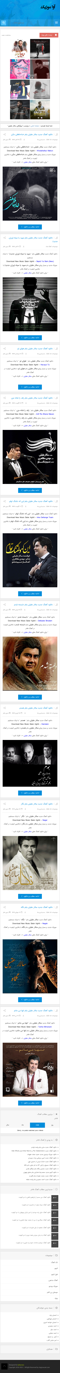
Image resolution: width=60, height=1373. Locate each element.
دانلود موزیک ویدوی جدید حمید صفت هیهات (42, 1154)
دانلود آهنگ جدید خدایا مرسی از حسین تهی (42, 1161)
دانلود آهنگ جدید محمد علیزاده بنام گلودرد (43, 1176)
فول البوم (54, 1274)
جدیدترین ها (41, 139)
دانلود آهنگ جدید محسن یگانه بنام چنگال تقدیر (41, 1169)
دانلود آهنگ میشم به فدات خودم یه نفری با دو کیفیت (33, 1243)
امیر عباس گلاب (52, 1340)
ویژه (56, 1298)
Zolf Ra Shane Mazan (45, 414)
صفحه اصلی (35, 126)
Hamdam (45, 724)
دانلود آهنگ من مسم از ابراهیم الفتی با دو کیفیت (35, 1197)
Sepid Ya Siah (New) (45, 261)
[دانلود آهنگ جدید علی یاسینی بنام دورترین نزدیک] (20, 109)
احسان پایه (53, 1315)
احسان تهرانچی (52, 1319)
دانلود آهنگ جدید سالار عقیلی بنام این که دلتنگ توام (31, 501)
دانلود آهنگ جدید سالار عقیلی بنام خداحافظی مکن (32, 134)
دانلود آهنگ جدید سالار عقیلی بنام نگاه (37, 907)
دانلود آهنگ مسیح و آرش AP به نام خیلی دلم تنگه (40, 1165)
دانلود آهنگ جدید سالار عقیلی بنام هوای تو (35, 348)
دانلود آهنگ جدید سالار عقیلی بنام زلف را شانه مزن (32, 398)
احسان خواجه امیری (50, 1322)
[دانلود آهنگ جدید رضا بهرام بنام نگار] (40, 69)
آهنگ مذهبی (53, 1280)
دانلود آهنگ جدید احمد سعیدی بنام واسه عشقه (41, 1179)
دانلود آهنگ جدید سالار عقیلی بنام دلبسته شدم (33, 604)
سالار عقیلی (28, 162)
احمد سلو (54, 1329)
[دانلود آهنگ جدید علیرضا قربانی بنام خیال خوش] (20, 49)
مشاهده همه (6, 35)
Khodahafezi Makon (45, 151)
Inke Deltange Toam (45, 517)
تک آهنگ (48, 139)
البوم (56, 1268)
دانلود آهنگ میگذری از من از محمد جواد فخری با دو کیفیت (31, 1220)
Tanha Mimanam (45, 1027)
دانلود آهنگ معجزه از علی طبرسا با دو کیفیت (36, 1227)
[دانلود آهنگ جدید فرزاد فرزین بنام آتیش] (20, 89)
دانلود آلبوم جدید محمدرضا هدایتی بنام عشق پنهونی (40, 1172)
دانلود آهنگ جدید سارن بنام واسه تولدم (44, 1147)
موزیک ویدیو (53, 1286)
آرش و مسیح (52, 1337)
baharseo (21, 1365)
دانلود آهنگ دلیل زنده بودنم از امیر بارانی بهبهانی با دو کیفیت (31, 1212)
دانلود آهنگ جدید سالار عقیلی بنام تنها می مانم (33, 1010)
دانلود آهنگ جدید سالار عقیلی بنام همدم (36, 708)
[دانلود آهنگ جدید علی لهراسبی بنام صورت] (20, 69)
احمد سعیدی (52, 1326)
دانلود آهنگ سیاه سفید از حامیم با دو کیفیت (36, 1205)
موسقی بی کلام (52, 1292)
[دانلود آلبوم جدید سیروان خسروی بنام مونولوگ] (40, 49)
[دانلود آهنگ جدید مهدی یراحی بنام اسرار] (40, 89)
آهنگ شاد (48, 246)
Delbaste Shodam (45, 621)
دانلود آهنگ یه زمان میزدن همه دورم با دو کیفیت (35, 1235)
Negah (45, 923)
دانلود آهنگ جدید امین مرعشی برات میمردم (42, 1158)
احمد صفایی (53, 1333)
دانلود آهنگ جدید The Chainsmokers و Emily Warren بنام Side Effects (34, 1151)
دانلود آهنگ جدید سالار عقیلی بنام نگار (37, 804)
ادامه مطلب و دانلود (31, 226)
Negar (45, 820)
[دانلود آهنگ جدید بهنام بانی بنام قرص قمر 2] (40, 109)
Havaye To (45, 365)
